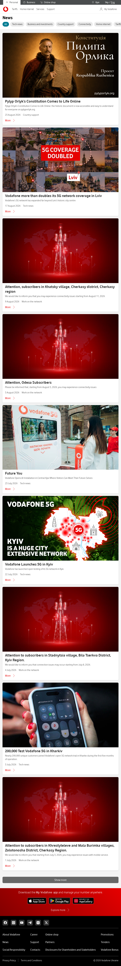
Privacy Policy (9, 960)
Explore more (58, 910)
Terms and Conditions (31, 960)
